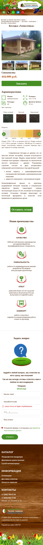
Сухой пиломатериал (10, 463)
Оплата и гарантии (9, 482)
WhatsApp (21, 389)
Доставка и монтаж (9, 479)
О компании (6, 476)
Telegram (21, 386)
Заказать (21, 83)
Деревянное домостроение (13, 460)
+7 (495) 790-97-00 (9, 494)
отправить (10, 437)
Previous (4, 45)
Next (39, 45)
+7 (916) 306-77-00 (9, 498)
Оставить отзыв (22, 209)
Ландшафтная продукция (12, 457)
